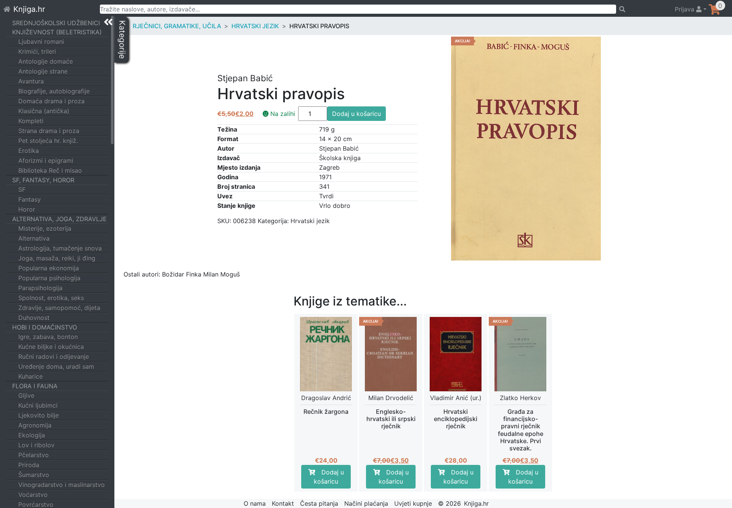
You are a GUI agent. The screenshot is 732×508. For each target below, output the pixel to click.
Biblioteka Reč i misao (50, 170)
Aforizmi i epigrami (45, 160)
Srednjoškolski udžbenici (56, 23)
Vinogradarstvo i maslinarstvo (61, 485)
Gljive (26, 395)
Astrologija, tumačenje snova (60, 248)
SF (22, 189)
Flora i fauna (35, 386)
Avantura (31, 81)
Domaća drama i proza (51, 101)
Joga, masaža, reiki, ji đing (56, 258)
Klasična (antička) (43, 111)
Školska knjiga (340, 158)
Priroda (28, 465)
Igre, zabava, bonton (48, 337)
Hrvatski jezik (255, 26)
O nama (255, 503)
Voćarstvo (33, 494)
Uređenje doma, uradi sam (56, 366)
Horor (26, 209)
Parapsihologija (40, 288)
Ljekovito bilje (38, 415)
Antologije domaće (45, 61)
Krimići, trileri (37, 51)
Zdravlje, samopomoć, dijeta (59, 308)
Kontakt (283, 503)
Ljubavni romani (41, 41)
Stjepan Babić (339, 148)
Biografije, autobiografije (54, 91)
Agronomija (34, 425)
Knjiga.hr (29, 9)
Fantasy (29, 199)
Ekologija (31, 435)
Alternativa (34, 238)
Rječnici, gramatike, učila (177, 26)
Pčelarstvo (33, 455)
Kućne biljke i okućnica (51, 346)
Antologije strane (42, 71)
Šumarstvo (33, 475)
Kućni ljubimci (38, 405)
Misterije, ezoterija (44, 228)
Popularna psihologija (49, 278)
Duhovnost (34, 318)
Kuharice (30, 376)
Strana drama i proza (48, 131)
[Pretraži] (642, 9)
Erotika (28, 150)
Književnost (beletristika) (57, 32)
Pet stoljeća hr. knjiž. (48, 141)
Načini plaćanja (366, 503)
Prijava (685, 9)
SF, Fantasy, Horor (43, 180)
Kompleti (30, 121)
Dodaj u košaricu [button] (329, 476)
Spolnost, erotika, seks (51, 298)
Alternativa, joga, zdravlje (59, 219)
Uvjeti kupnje (413, 503)
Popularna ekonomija (48, 268)
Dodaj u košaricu (356, 113)
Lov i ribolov (36, 445)
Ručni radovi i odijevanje (53, 356)
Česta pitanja (319, 503)
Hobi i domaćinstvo (44, 327)
